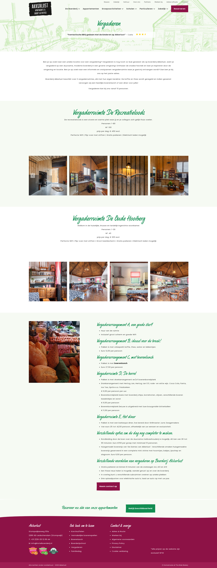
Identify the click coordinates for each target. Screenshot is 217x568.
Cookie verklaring (120, 551)
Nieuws (107, 2)
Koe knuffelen (77, 531)
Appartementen (91, 9)
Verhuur (126, 2)
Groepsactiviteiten (111, 9)
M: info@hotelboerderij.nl (40, 543)
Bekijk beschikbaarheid (140, 508)
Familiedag (76, 551)
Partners (147, 2)
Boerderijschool (78, 543)
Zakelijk (116, 2)
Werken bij (159, 2)
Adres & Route (172, 2)
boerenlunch (120, 363)
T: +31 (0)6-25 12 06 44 (39, 539)
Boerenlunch (77, 539)
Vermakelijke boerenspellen (84, 535)
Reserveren (179, 9)
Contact (185, 2)
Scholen (130, 9)
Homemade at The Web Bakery (175, 565)
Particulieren (146, 9)
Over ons (136, 2)
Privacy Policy (118, 543)
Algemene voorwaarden (123, 539)
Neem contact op (108, 486)
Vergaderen (76, 547)
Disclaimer (117, 547)
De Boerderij (71, 9)
